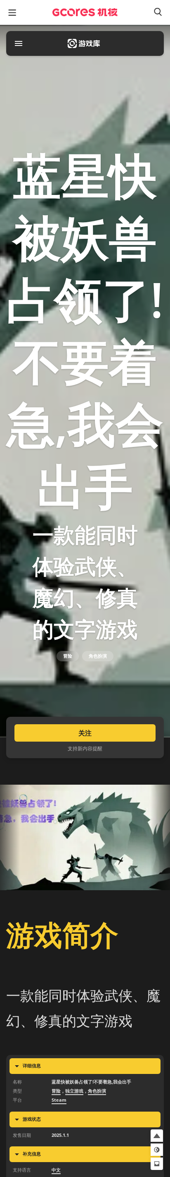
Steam (59, 1100)
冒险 (67, 656)
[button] (157, 1135)
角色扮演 (98, 656)
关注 (85, 732)
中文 (56, 1170)
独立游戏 (74, 1091)
